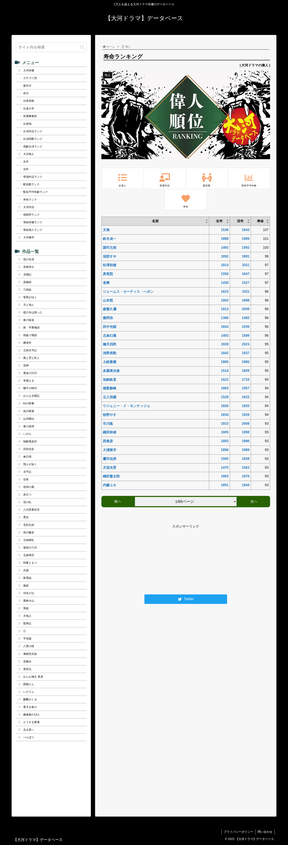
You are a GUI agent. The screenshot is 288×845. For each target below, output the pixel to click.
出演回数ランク (32, 138)
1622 (225, 379)
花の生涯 (28, 259)
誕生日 (27, 85)
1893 (225, 441)
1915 (225, 423)
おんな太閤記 (31, 395)
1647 (245, 274)
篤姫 (26, 608)
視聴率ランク (31, 214)
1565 (225, 459)
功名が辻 (28, 593)
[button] (82, 47)
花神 (26, 365)
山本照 (108, 300)
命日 (26, 93)
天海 (106, 230)
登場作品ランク (32, 176)
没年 (26, 169)
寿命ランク (30, 199)
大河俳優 (28, 70)
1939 (245, 326)
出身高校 (28, 100)
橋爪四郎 (109, 344)
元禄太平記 (30, 350)
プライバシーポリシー (238, 831)
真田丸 (27, 669)
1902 (225, 300)
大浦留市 (109, 450)
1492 (225, 247)
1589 (245, 335)
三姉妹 (27, 289)
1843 (225, 326)
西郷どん (28, 684)
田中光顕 (109, 326)
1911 (245, 291)
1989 (245, 238)
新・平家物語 (31, 327)
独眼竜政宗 (30, 441)
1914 (225, 265)
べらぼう (28, 737)
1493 (225, 335)
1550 (225, 274)
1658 (245, 459)
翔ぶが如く (30, 464)
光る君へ (28, 729)
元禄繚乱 (28, 540)
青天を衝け (30, 707)
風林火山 (28, 600)
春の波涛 (28, 426)
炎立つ (27, 494)
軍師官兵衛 (30, 653)
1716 (245, 379)
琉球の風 (28, 487)
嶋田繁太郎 (111, 476)
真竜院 (108, 274)
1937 (245, 353)
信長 (26, 479)
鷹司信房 (109, 459)
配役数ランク (31, 184)
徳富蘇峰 (109, 388)
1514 (225, 370)
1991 (245, 256)
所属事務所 (30, 116)
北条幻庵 (109, 335)
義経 (26, 585)
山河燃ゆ (28, 418)
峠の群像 (28, 403)
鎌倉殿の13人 (31, 714)
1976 (245, 476)
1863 (225, 388)
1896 (225, 450)
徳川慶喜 (28, 532)
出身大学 (28, 108)
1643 (245, 230)
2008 (245, 423)
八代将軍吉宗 (31, 509)
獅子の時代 (30, 388)
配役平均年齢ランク (35, 192)
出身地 (27, 123)
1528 (225, 397)
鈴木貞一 (109, 238)
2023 (245, 344)
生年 (26, 161)
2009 (245, 309)
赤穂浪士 (28, 266)
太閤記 (27, 274)
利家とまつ (30, 562)
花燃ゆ (27, 661)
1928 (225, 344)
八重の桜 (28, 646)
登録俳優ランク (32, 222)
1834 (225, 414)
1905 (225, 432)
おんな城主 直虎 (33, 676)
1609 (245, 370)
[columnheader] (155, 221)
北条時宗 (28, 555)
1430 (225, 282)
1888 (225, 238)
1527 (245, 282)
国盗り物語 (30, 335)
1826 (225, 406)
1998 (245, 300)
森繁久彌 (109, 309)
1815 (225, 291)
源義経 (27, 282)
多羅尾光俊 (111, 370)
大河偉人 (28, 154)
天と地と (28, 304)
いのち (27, 433)
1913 (225, 309)
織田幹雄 (109, 432)
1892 (225, 256)
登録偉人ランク (32, 229)
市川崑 (108, 423)
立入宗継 (109, 397)
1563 (245, 467)
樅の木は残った (32, 312)
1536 (225, 230)
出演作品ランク (32, 131)
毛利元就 (28, 524)
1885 (225, 362)
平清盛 (27, 638)
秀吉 (26, 517)
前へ (117, 501)
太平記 (27, 471)
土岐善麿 (109, 362)
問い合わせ (265, 831)
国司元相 (109, 247)
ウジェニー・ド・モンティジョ (126, 406)
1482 (245, 318)
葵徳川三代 (30, 547)
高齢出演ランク (32, 146)
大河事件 (28, 237)
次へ (253, 501)
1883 (225, 476)
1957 (245, 388)
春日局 (27, 456)
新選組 (27, 577)
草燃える (28, 380)
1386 (225, 318)
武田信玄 (28, 449)
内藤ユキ (109, 485)
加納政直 (109, 379)
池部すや (109, 256)
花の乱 (27, 502)
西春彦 (108, 441)
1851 (225, 485)
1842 (225, 353)
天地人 (27, 615)
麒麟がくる (30, 699)
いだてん (28, 691)
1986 (245, 441)
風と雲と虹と (31, 357)
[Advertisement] (185, 558)
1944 (245, 485)
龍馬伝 (27, 623)
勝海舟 (27, 342)
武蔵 (26, 570)
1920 (245, 406)
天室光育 (109, 467)
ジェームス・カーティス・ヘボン (128, 291)
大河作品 (28, 207)
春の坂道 (28, 320)
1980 (245, 362)
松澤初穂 (109, 265)
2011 (245, 265)
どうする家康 (31, 722)
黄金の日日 (30, 373)
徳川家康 (28, 411)
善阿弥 (108, 318)
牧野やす (109, 414)
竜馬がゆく (30, 297)
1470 (225, 467)
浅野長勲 (109, 353)
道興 (106, 282)
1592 (245, 247)
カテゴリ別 (30, 78)
